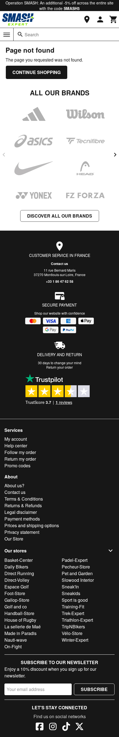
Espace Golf (16, 586)
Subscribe (94, 689)
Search (32, 34)
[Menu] (6, 34)
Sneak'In (70, 586)
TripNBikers (73, 626)
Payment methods (22, 519)
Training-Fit (73, 606)
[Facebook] (39, 727)
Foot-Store (14, 593)
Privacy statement (21, 532)
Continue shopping (36, 72)
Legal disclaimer (20, 512)
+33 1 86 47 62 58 (59, 281)
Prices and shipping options (31, 525)
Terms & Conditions (23, 499)
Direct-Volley (16, 580)
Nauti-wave (15, 640)
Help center (15, 445)
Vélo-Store (72, 633)
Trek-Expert (73, 613)
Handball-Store (19, 613)
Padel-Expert (74, 560)
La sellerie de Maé (22, 626)
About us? (14, 485)
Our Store (13, 538)
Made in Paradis (20, 633)
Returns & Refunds (23, 505)
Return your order (59, 367)
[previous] (4, 155)
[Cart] (113, 19)
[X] (79, 727)
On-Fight (13, 646)
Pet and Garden (77, 573)
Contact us (59, 263)
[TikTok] (66, 727)
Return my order (20, 459)
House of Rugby (20, 620)
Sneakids (71, 593)
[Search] (20, 34)
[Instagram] (52, 727)
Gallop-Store (16, 600)
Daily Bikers (16, 566)
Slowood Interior (78, 580)
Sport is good (75, 600)
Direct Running (19, 573)
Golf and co (15, 606)
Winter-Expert (75, 640)
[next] (115, 155)
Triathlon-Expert (77, 620)
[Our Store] (86, 19)
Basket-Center (18, 560)
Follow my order (20, 452)
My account (15, 439)
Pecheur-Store (76, 566)
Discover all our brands (59, 216)
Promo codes (17, 465)
